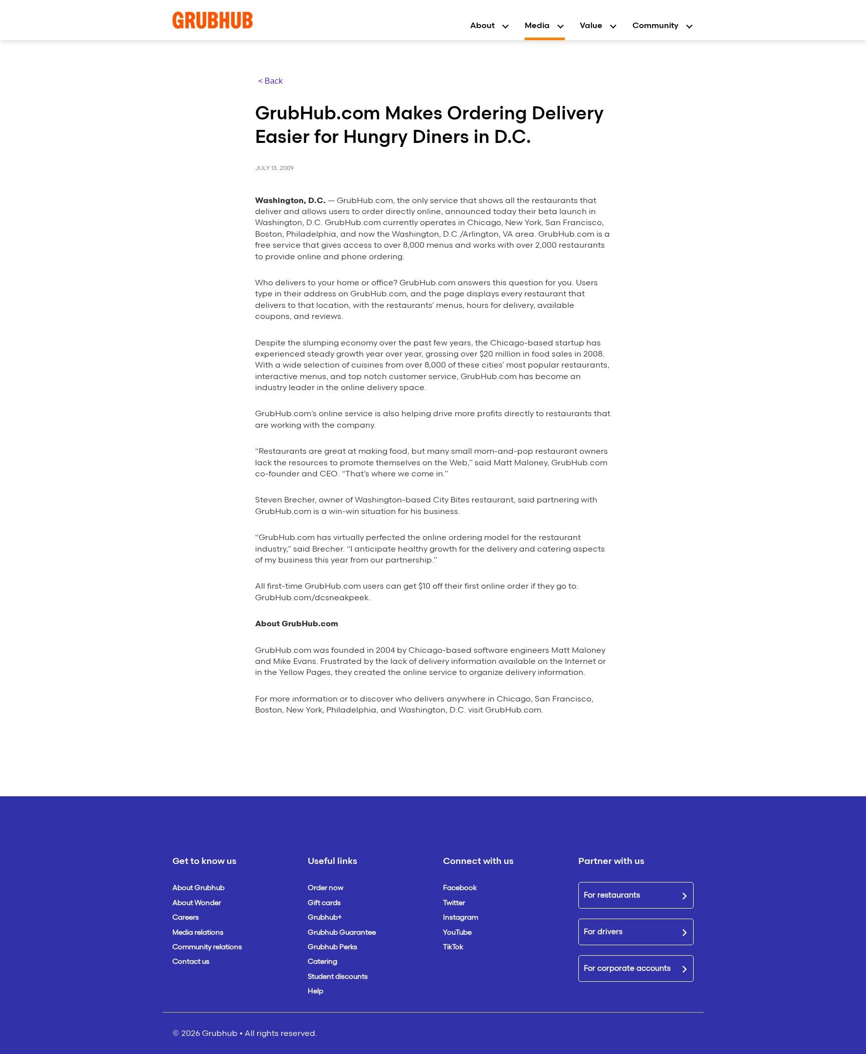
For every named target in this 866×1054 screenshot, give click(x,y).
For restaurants (612, 895)
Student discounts (338, 976)
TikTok (453, 947)
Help (315, 991)
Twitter (454, 903)
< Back (270, 81)
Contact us (190, 961)
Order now (325, 888)
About (482, 25)
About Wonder (196, 903)
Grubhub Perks (332, 947)
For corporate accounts (627, 968)
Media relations (198, 932)
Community (655, 25)
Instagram (460, 917)
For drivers (603, 931)
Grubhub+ (325, 917)
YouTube (457, 932)
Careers (185, 917)
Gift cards (324, 903)
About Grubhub (198, 888)
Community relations (207, 947)
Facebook (460, 888)
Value (591, 25)
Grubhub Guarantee (342, 932)
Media (537, 25)
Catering (322, 961)
